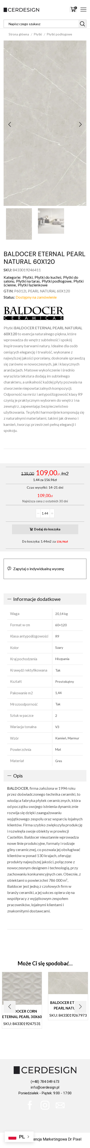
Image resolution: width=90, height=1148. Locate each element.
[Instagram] (45, 1105)
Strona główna (19, 34)
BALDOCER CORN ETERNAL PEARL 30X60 (22, 1014)
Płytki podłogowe (59, 34)
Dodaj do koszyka (47, 529)
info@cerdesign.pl (45, 1087)
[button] (10, 124)
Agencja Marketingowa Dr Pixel (55, 1139)
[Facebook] (29, 1105)
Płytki (38, 34)
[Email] (60, 1105)
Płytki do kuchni (48, 277)
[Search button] (82, 24)
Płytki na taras (28, 281)
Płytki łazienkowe (33, 285)
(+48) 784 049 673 (45, 1081)
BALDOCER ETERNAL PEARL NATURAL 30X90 (68, 1008)
